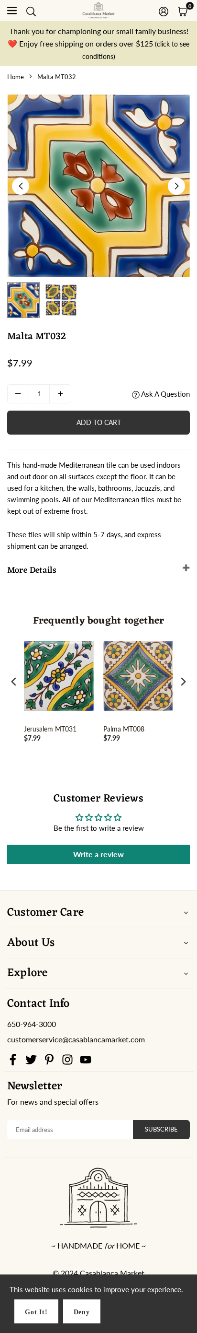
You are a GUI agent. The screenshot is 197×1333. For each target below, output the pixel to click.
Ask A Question (165, 393)
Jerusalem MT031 (50, 729)
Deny (82, 1312)
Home (15, 77)
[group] (98, 185)
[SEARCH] (31, 10)
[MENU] (12, 10)
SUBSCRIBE (161, 1129)
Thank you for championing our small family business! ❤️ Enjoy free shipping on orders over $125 (98, 43)
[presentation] (14, 681)
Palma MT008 (123, 729)
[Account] (163, 10)
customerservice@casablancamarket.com (76, 1039)
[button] (182, 10)
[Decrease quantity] (18, 394)
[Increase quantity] (60, 394)
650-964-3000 (31, 1023)
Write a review (98, 854)
